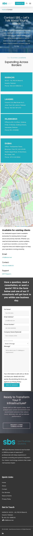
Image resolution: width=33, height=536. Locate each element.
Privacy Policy (6, 499)
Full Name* (7, 309)
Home (4, 10)
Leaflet (17, 226)
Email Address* (9, 317)
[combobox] (16, 343)
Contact (4, 489)
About (4, 486)
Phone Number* (9, 324)
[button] (30, 3)
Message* (7, 346)
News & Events (7, 496)
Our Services (6, 492)
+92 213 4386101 (8, 266)
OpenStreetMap (24, 226)
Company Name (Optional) (12, 332)
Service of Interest (8, 340)
